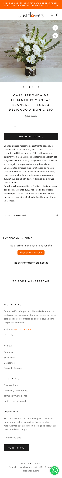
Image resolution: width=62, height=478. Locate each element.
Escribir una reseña (31, 252)
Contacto (8, 352)
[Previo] (23, 87)
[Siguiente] (38, 87)
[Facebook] (5, 335)
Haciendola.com (31, 470)
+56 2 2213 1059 (22, 329)
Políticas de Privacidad (15, 401)
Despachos (9, 362)
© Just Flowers (31, 464)
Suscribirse (16, 448)
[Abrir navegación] (4, 14)
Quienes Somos (12, 385)
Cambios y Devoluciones (16, 390)
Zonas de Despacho (13, 368)
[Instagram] (12, 335)
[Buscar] (52, 14)
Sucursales (9, 357)
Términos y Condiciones (15, 395)
